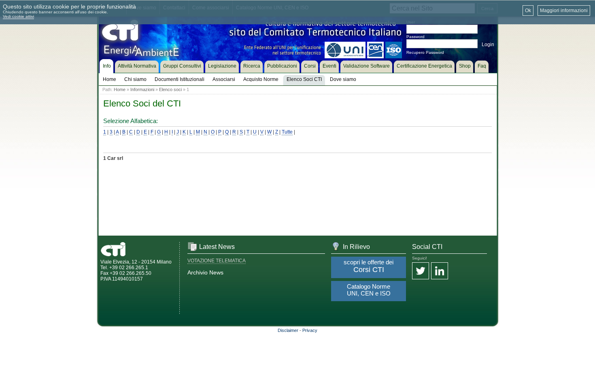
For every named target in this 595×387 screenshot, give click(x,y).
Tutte (287, 132)
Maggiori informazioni (564, 10)
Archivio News (205, 272)
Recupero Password (425, 52)
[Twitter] (420, 271)
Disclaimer (288, 330)
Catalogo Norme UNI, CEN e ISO (369, 290)
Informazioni (142, 89)
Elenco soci (170, 89)
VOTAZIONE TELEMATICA (216, 261)
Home (119, 89)
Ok (528, 10)
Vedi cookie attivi (18, 16)
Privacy (309, 330)
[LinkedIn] (439, 271)
